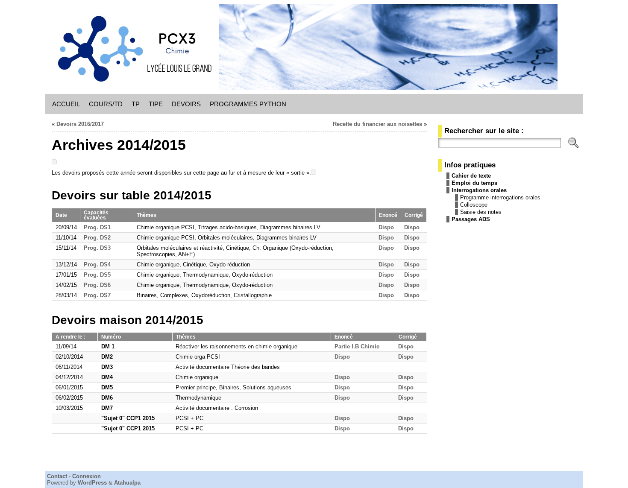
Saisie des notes (481, 212)
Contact (57, 476)
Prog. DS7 (97, 295)
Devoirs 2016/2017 (80, 124)
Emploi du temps (474, 183)
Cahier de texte (471, 175)
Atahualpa (127, 482)
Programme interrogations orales (500, 197)
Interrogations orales (479, 190)
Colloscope (473, 205)
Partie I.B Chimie (357, 346)
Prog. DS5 (97, 275)
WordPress (92, 482)
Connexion (86, 476)
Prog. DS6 (97, 285)
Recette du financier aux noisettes (377, 124)
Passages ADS (471, 219)
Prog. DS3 (97, 248)
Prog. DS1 (97, 227)
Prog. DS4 (97, 264)
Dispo (386, 227)
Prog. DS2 (97, 237)
